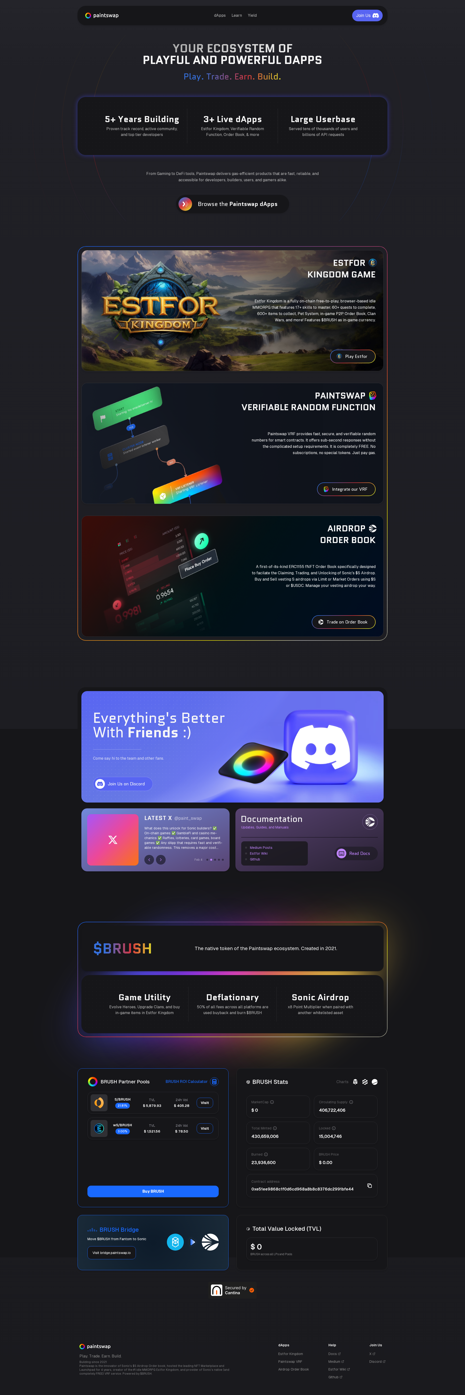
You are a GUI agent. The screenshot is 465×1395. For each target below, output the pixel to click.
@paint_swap (188, 818)
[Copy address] (369, 1186)
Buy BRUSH (153, 1191)
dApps (220, 15)
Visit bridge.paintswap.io (112, 1253)
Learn (237, 15)
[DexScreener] (355, 1082)
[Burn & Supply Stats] (375, 1082)
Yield (252, 15)
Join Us (363, 15)
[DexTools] (365, 1082)
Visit (205, 1103)
